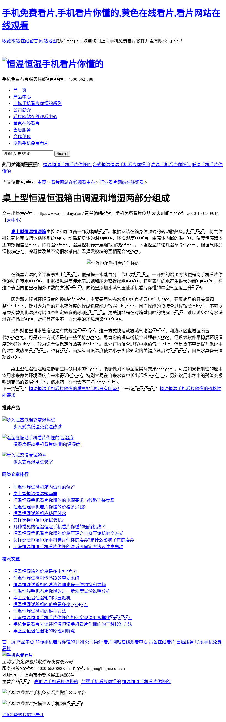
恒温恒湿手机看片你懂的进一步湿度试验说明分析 (61, 591)
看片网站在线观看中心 (73, 182)
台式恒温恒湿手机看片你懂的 (121, 164)
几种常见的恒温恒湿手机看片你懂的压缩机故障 (59, 526)
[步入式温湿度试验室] (24, 455)
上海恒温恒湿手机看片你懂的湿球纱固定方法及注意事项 (68, 546)
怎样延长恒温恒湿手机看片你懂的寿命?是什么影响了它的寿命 (73, 540)
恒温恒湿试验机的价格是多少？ (50, 604)
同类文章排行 (15, 474)
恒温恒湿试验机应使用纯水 (39, 513)
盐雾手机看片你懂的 (101, 681)
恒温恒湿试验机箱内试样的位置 (44, 487)
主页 (41, 182)
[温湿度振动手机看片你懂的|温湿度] (38, 437)
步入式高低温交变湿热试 (37, 426)
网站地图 (48, 41)
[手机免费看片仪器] (17, 655)
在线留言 (29, 41)
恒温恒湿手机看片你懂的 (67, 164)
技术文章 (11, 559)
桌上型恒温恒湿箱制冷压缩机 (42, 598)
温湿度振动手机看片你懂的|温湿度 (46, 444)
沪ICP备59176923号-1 (23, 714)
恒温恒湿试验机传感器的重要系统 (46, 578)
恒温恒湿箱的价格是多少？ (46, 571)
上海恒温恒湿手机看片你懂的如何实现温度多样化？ (72, 617)
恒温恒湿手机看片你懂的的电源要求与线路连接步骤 (64, 500)
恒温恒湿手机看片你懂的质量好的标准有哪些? (74, 388)
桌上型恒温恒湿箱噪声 (35, 493)
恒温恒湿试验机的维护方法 (39, 611)
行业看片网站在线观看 (122, 182)
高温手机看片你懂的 (171, 164)
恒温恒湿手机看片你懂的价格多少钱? (49, 507)
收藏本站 (11, 41)
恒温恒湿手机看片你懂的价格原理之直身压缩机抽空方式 (68, 533)
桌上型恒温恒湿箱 (28, 231)
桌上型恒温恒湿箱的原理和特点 (44, 631)
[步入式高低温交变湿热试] (28, 420)
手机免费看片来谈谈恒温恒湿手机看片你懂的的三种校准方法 (72, 624)
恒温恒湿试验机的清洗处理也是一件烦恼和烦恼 (59, 584)
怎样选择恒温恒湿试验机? (38, 520)
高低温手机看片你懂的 (56, 681)
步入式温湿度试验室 (33, 462)
